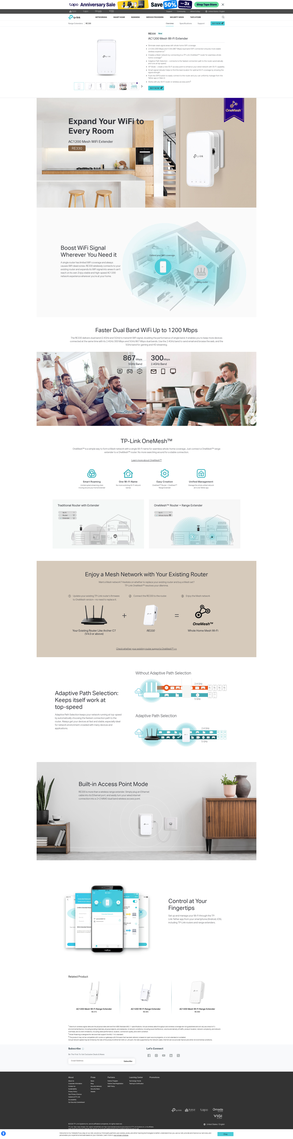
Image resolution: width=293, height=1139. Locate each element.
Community (181, 11)
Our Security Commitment (76, 1102)
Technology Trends (135, 1081)
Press (93, 1077)
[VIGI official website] (111, 11)
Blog (92, 1083)
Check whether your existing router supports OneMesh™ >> (146, 648)
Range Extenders (75, 23)
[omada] (218, 1110)
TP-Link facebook (149, 1055)
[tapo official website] (85, 11)
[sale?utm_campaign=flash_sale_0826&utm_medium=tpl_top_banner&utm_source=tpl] (146, 4)
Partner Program (113, 1081)
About (71, 1077)
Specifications (186, 23)
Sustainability (72, 1089)
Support (169, 11)
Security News (95, 1089)
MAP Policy (111, 1086)
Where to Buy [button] (195, 11)
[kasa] (190, 1110)
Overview (170, 23)
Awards (93, 1091)
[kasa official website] (72, 11)
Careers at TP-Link (74, 1097)
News (92, 1081)
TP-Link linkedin (171, 1055)
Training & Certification (136, 1083)
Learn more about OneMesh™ (146, 460)
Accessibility (72, 1100)
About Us (71, 1081)
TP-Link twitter (178, 1055)
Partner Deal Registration (115, 1083)
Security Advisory (96, 1086)
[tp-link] (176, 1110)
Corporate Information (75, 1083)
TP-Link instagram (156, 1055)
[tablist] (106, 86)
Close (223, 4)
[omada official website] (98, 11)
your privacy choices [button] (121, 1135)
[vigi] (218, 1116)
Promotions (154, 1077)
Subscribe (128, 1061)
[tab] (79, 86)
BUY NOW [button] (216, 23)
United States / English (216, 11)
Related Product (78, 976)
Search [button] (223, 17)
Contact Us (71, 1086)
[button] (106, 56)
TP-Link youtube (163, 1055)
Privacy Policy (72, 1091)
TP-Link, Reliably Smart (74, 16)
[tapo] (204, 1110)
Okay (225, 1134)
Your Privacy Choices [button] (75, 1094)
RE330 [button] (88, 23)
